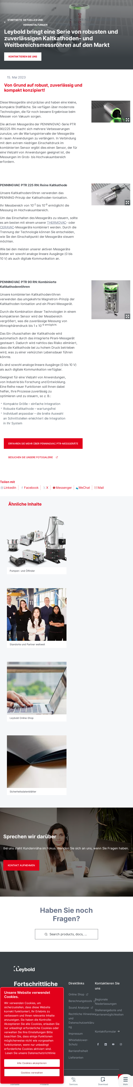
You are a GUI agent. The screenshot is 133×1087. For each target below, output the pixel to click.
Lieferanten (76, 1057)
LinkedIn (10, 487)
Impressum (76, 1033)
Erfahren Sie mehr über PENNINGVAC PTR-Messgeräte (43, 443)
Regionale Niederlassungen (106, 1001)
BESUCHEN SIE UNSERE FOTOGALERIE (30, 457)
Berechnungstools (80, 1001)
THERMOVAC (56, 222)
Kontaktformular (105, 1031)
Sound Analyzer (79, 1007)
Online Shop (76, 994)
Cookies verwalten (32, 1072)
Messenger (64, 487)
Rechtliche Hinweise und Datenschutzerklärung (82, 1020)
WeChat (84, 487)
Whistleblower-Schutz (78, 1042)
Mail (101, 487)
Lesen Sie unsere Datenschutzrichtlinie (30, 1053)
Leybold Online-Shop (22, 717)
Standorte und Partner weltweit (27, 644)
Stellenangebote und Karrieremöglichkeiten (109, 1012)
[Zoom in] (110, 111)
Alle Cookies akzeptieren (32, 1063)
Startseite (14, 19)
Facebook (31, 487)
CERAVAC (7, 227)
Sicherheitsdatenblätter (23, 791)
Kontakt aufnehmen (21, 865)
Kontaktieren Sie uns (22, 56)
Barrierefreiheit (78, 1051)
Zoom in (127, 120)
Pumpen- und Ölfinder (22, 570)
